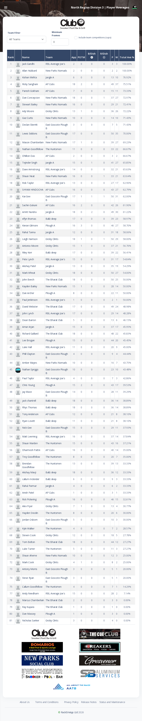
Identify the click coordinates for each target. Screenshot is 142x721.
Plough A (50, 225)
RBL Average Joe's (55, 63)
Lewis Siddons (29, 133)
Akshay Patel (29, 266)
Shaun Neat (28, 176)
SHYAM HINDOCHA (32, 189)
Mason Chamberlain (32, 142)
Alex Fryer (27, 506)
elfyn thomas (29, 218)
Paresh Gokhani (30, 91)
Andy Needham (30, 593)
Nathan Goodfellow (32, 149)
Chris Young (28, 385)
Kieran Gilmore (30, 225)
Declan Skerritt (30, 124)
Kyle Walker (28, 528)
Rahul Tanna (29, 232)
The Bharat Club (54, 279)
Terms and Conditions (47, 702)
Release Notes (89, 702)
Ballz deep (51, 218)
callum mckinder (30, 479)
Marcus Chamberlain (33, 600)
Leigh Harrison (29, 239)
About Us (25, 702)
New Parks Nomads (56, 70)
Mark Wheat (28, 272)
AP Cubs (50, 84)
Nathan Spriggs (30, 369)
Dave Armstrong (31, 169)
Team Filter (14, 32)
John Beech (28, 279)
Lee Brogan (28, 340)
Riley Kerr (27, 252)
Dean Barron (29, 320)
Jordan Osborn (30, 519)
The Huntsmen (53, 149)
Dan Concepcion (31, 97)
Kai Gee (26, 196)
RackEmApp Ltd (69, 712)
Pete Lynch (28, 259)
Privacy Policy (71, 702)
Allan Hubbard (29, 70)
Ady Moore (28, 111)
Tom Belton (28, 542)
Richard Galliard (30, 333)
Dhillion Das (28, 155)
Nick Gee (27, 427)
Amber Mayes (29, 362)
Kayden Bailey (29, 286)
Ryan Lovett (28, 421)
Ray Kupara (28, 607)
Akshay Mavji (29, 472)
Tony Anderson (30, 414)
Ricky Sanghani (30, 84)
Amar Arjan (28, 326)
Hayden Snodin (30, 513)
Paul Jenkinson (29, 299)
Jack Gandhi (28, 63)
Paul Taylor (28, 378)
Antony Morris (29, 569)
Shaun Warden (30, 443)
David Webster (30, 306)
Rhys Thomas (29, 407)
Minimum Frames (57, 34)
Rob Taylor (28, 182)
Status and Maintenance (112, 702)
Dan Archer (28, 293)
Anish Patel (28, 492)
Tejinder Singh (29, 162)
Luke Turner (28, 548)
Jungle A (50, 77)
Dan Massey (29, 613)
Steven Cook (29, 535)
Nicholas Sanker (30, 620)
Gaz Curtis (27, 118)
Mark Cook (28, 562)
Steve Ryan (28, 577)
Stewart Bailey (29, 104)
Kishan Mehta (29, 77)
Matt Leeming (29, 436)
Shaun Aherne (29, 555)
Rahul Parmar (29, 485)
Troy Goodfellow (31, 456)
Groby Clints (52, 111)
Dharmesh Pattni (31, 450)
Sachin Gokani (29, 205)
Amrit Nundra (29, 212)
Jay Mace (27, 391)
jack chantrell (29, 400)
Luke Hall (27, 347)
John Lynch (28, 313)
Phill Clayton (28, 353)
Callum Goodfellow (32, 586)
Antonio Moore (30, 245)
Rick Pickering (29, 499)
